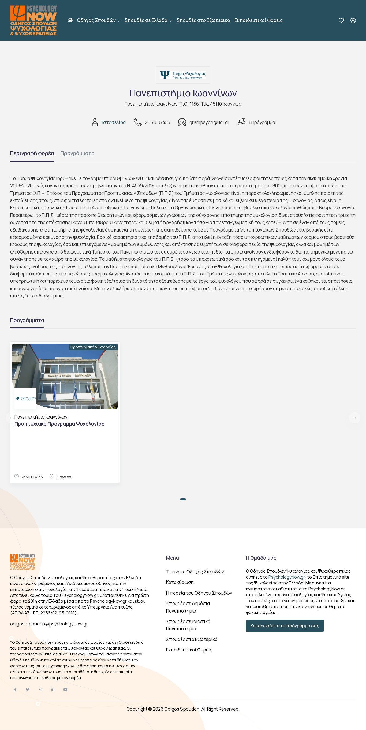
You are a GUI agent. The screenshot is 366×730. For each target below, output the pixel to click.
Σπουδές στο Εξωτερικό (203, 20)
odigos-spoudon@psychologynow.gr (49, 624)
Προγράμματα (78, 153)
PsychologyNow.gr (286, 577)
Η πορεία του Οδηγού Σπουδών (199, 593)
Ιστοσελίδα (114, 122)
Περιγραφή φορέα (32, 153)
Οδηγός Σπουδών (97, 20)
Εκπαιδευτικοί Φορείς (258, 20)
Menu (172, 557)
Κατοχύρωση (180, 582)
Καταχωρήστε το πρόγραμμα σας (285, 626)
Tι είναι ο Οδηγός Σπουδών (195, 572)
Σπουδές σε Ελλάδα (146, 20)
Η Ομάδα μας (261, 557)
